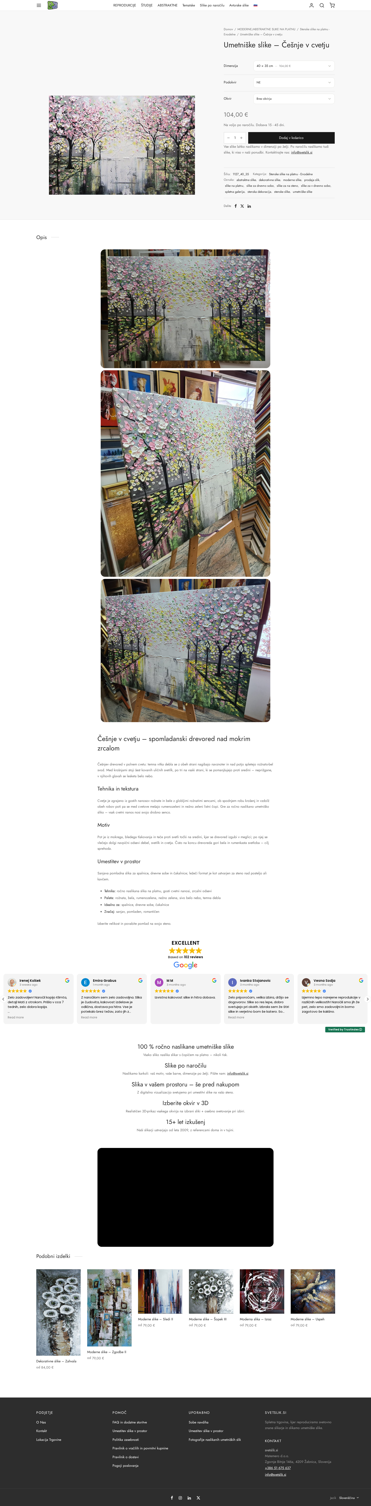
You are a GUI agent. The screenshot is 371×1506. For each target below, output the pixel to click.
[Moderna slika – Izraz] (262, 1291)
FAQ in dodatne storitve (130, 1422)
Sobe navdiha (198, 1422)
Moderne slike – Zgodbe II (106, 1351)
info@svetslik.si (301, 152)
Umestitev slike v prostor (130, 1430)
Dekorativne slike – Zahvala (56, 1361)
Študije (147, 5)
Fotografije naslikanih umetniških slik (215, 1439)
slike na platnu (234, 186)
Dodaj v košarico (291, 137)
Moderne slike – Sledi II (155, 1319)
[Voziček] (332, 5)
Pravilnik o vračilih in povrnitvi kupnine (140, 1448)
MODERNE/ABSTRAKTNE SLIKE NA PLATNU (266, 29)
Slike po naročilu (212, 5)
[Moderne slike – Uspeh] (313, 1291)
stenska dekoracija (259, 192)
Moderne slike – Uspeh (307, 1319)
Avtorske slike (239, 5)
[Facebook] (236, 206)
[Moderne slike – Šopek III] (211, 1291)
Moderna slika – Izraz (255, 1319)
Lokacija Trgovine (48, 1439)
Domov (228, 29)
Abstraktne (168, 5)
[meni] (38, 5)
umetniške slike (302, 192)
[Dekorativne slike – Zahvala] (58, 1312)
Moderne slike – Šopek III (208, 1319)
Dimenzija (231, 65)
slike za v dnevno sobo (315, 186)
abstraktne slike (246, 180)
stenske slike (282, 192)
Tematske (188, 5)
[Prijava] (311, 5)
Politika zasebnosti (126, 1439)
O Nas (41, 1422)
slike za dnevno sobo (260, 186)
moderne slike (292, 180)
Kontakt (41, 1430)
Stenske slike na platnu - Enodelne (291, 174)
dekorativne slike (269, 180)
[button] (3, 999)
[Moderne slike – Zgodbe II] (109, 1307)
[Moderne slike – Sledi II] (160, 1291)
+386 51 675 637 (278, 1467)
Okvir (227, 98)
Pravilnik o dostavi (126, 1457)
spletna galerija (235, 192)
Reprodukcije (124, 5)
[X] (242, 206)
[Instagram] (180, 1498)
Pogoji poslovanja (125, 1465)
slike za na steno (287, 186)
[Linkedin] (249, 206)
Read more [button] (16, 1018)
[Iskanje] (321, 5)
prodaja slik (311, 180)
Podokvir (230, 82)
